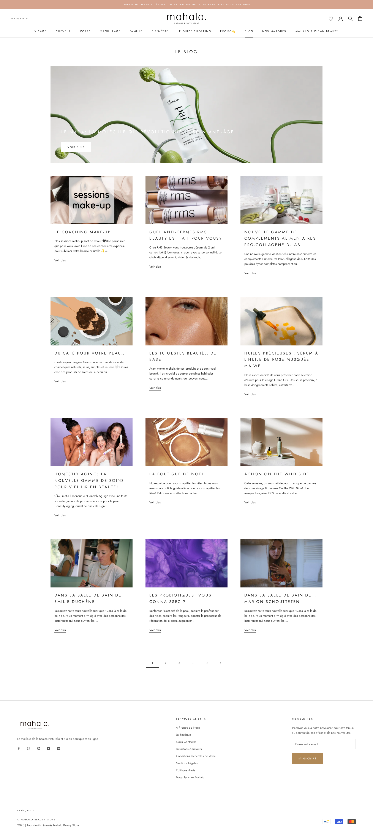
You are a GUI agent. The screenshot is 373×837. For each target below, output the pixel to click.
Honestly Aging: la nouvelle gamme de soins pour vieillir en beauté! (89, 480)
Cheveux (63, 31)
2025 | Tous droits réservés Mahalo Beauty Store (48, 825)
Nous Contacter (186, 742)
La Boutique (183, 734)
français (17, 18)
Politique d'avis (185, 770)
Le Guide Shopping (194, 31)
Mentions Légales (187, 763)
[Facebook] (18, 748)
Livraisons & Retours (189, 749)
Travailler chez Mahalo (190, 777)
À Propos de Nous (188, 727)
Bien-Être (160, 31)
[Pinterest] (38, 748)
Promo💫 (227, 31)
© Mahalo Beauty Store (36, 819)
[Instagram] (28, 748)
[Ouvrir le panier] (360, 18)
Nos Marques (274, 31)
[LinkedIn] (58, 748)
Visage (41, 31)
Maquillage (110, 31)
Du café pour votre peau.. (89, 353)
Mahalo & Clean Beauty (317, 31)
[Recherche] (350, 18)
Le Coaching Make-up (82, 232)
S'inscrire (307, 758)
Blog (249, 31)
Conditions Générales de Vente (196, 756)
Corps (85, 31)
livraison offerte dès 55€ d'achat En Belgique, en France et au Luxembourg (187, 4)
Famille (136, 31)
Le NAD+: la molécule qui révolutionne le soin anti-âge (147, 132)
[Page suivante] (221, 663)
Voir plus (76, 147)
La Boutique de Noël (176, 474)
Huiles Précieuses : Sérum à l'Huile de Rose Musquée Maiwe (281, 359)
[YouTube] (48, 748)
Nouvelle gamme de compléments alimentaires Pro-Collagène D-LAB (280, 238)
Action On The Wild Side (277, 474)
